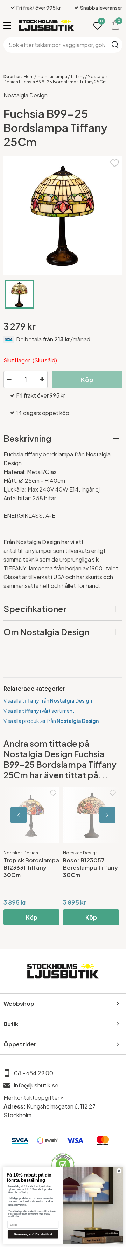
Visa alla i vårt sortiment (39, 710)
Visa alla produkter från (51, 721)
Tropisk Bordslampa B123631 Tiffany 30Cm (31, 867)
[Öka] (42, 379)
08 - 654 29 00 (33, 1073)
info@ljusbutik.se (36, 1085)
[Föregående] (35, 815)
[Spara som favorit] (114, 162)
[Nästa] (90, 815)
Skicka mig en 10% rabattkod (33, 1234)
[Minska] (9, 379)
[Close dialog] (118, 1170)
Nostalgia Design (26, 95)
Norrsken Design (21, 852)
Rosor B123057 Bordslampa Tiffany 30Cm (90, 867)
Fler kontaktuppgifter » (34, 1097)
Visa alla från (48, 700)
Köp (31, 917)
